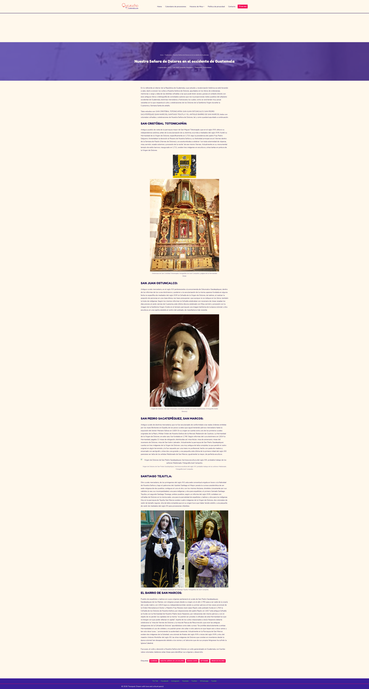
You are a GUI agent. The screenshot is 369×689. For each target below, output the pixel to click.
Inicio (161, 55)
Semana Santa (192, 661)
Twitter (194, 681)
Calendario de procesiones (175, 6)
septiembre (204, 661)
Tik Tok (155, 681)
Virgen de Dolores (218, 661)
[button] (203, 6)
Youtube (185, 681)
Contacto (231, 6)
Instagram (175, 681)
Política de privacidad (216, 6)
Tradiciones (168, 55)
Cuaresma (153, 661)
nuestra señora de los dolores (172, 661)
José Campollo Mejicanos (184, 67)
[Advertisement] (184, 27)
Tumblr (214, 681)
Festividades (207, 67)
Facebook (164, 681)
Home (159, 6)
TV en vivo (242, 6)
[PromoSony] (184, 177)
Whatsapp (204, 681)
